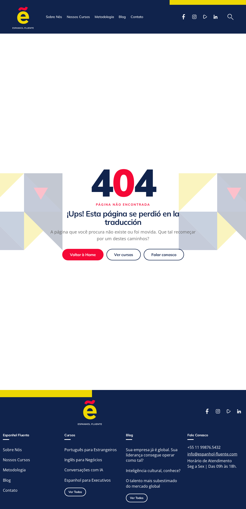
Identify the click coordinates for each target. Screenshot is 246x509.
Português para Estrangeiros (90, 449)
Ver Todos (75, 492)
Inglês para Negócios (83, 459)
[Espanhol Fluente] (23, 17)
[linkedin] (215, 17)
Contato (137, 17)
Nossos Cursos (78, 17)
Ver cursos (123, 254)
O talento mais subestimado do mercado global (151, 483)
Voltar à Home (83, 254)
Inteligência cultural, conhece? (153, 470)
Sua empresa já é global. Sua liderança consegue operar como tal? (152, 455)
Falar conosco (163, 254)
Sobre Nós (54, 17)
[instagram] (194, 17)
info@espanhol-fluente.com (212, 454)
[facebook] (184, 17)
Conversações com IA (83, 470)
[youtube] (205, 17)
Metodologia (104, 17)
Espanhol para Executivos (87, 480)
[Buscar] (231, 17)
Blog (122, 17)
